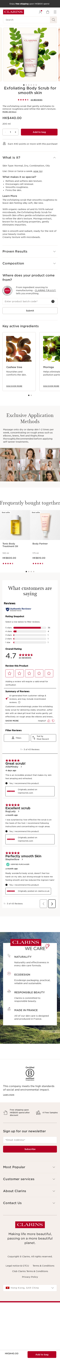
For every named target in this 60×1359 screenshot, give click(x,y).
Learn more (8, 1094)
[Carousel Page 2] (26, 85)
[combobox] (30, 1298)
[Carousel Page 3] (28, 85)
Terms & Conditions (43, 1276)
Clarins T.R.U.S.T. (45, 290)
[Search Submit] (53, 19)
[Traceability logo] (7, 291)
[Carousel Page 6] (36, 85)
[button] (30, 158)
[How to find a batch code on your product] (53, 301)
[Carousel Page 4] (31, 85)
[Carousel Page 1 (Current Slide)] (23, 85)
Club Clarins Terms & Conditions (30, 1282)
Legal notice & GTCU (17, 1276)
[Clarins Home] (13, 12)
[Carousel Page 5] (33, 85)
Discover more (14, 386)
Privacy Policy (30, 1287)
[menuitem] (40, 12)
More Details (9, 112)
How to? (37, 171)
